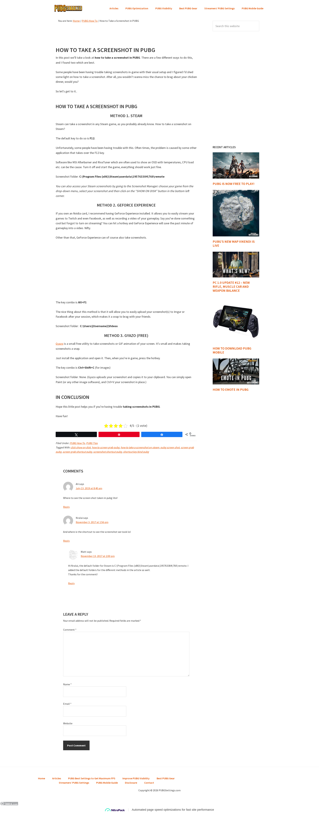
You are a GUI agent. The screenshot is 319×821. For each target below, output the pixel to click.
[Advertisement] (126, 33)
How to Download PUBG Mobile (232, 350)
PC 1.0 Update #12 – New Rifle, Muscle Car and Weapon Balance (231, 286)
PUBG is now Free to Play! (233, 184)
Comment (69, 629)
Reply (66, 507)
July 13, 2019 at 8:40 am (89, 488)
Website (67, 723)
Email (67, 703)
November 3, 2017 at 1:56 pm (92, 522)
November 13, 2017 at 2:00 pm (98, 556)
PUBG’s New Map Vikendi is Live (234, 243)
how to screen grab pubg (105, 447)
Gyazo (59, 344)
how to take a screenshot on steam (140, 447)
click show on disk (81, 447)
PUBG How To (77, 443)
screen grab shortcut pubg (77, 451)
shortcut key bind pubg (136, 451)
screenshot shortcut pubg (107, 451)
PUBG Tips (92, 443)
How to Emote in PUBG (231, 389)
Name (67, 684)
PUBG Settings (68, 8)
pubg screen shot (170, 447)
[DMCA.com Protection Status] (9, 804)
